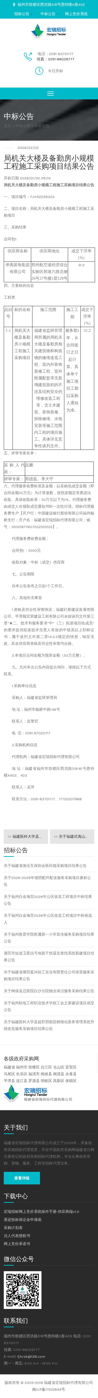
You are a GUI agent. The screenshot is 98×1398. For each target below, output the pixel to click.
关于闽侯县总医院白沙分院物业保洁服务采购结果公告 (49, 991)
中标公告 (48, 14)
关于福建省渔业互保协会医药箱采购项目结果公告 (45, 865)
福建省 (9, 1067)
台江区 (46, 1067)
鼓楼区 (34, 1067)
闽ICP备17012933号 (48, 1389)
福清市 (34, 1074)
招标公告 (21, 14)
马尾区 (9, 1074)
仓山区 (58, 1067)
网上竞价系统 (76, 14)
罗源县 (34, 1081)
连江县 (21, 1081)
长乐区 (21, 1074)
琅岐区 (46, 1081)
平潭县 (9, 1081)
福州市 (21, 1067)
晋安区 (71, 1067)
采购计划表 (13, 1227)
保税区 (71, 1081)
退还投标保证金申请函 (22, 1219)
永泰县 (71, 1074)
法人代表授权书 (17, 1235)
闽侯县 (46, 1074)
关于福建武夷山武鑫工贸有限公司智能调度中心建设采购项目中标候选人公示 (74, 836)
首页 (7, 126)
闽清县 (58, 1074)
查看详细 (21, 1178)
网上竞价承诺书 (17, 1244)
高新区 (58, 1081)
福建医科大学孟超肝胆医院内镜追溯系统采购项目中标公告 (28, 836)
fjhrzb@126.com (31, 1356)
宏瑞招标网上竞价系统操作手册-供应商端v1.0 (41, 1211)
